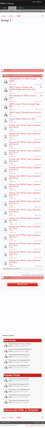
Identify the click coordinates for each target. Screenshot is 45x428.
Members (21, 8)
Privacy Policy (40, 425)
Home (4, 8)
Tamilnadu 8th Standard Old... (19, 400)
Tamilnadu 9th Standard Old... (19, 384)
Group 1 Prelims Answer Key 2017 (22, 119)
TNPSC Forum (5, 422)
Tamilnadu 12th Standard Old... (19, 360)
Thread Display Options (22, 272)
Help (42, 422)
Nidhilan (11, 120)
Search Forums (6, 11)
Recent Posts (17, 11)
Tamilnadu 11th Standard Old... (19, 365)
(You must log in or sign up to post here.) (32, 275)
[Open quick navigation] (42, 16)
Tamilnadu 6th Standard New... (19, 355)
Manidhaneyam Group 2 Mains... (20, 344)
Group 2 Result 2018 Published (19, 349)
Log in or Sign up (37, 1)
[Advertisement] (22, 45)
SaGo (10, 82)
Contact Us (37, 422)
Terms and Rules (30, 425)
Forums (12, 8)
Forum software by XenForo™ (9, 425)
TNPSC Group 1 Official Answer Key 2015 (25, 112)
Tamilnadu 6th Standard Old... (19, 379)
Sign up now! (22, 284)
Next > (9, 70)
